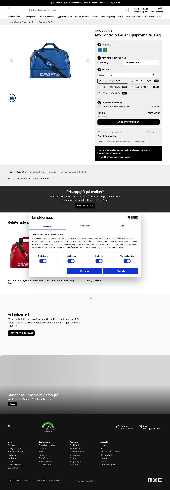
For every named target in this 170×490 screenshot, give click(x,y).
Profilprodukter (73, 451)
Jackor (103, 458)
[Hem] (17, 10)
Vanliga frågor (11, 448)
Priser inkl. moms (82, 481)
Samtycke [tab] (47, 226)
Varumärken (11, 468)
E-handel (51, 480)
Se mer (12, 404)
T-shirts (42, 448)
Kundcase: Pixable (11, 451)
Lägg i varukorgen (129, 122)
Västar (103, 461)
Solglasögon (73, 461)
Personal (11, 455)
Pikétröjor (73, 464)
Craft (110, 31)
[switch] (71, 261)
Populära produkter (42, 445)
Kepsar (42, 451)
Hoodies (42, 455)
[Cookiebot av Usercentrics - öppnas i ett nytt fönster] (127, 217)
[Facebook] (150, 480)
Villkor (11, 461)
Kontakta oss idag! (21, 333)
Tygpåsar (42, 458)
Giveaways (73, 455)
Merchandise (73, 448)
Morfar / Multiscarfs (104, 451)
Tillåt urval (84, 271)
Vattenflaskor (42, 461)
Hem (9, 22)
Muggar (104, 445)
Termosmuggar (104, 464)
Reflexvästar (42, 464)
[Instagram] (155, 480)
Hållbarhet (11, 458)
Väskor (16, 22)
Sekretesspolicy (11, 464)
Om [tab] (122, 226)
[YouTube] (160, 480)
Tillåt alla (120, 271)
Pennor (73, 458)
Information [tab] (85, 226)
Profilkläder (73, 445)
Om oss (11, 445)
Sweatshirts (104, 455)
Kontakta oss (85, 205)
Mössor (104, 448)
